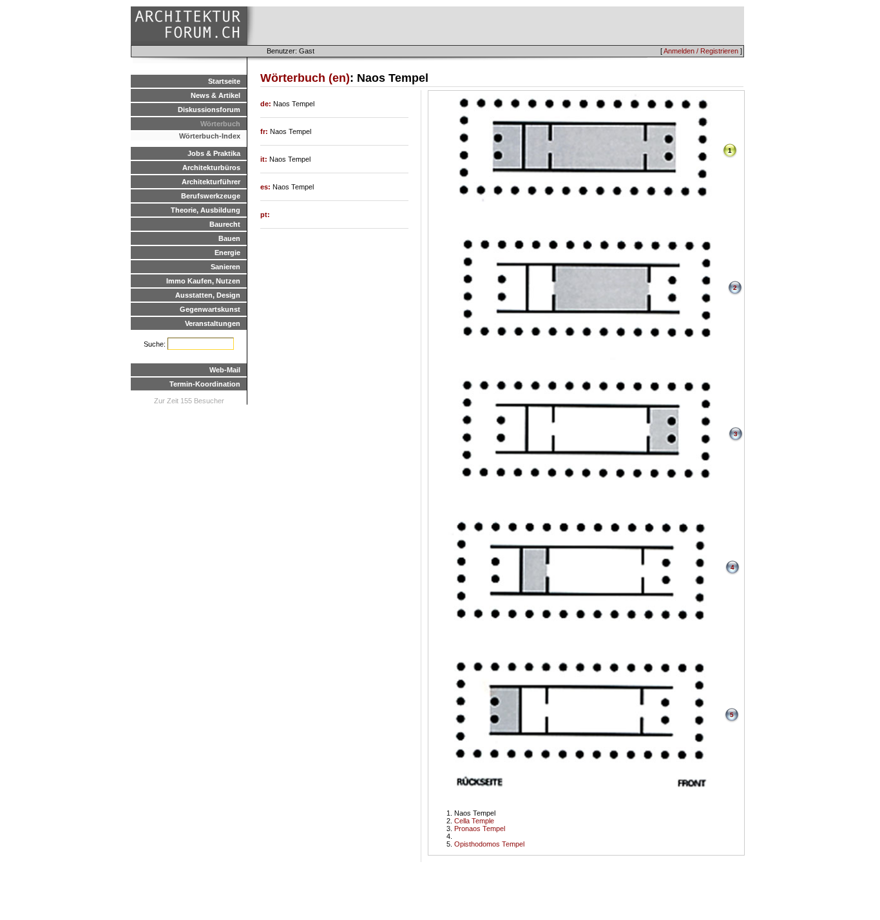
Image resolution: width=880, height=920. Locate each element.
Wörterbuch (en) (305, 78)
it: (264, 159)
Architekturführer (211, 182)
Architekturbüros (211, 167)
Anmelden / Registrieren (701, 51)
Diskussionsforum (209, 109)
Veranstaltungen (212, 323)
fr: (265, 131)
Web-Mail (224, 370)
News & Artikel (215, 95)
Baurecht (224, 224)
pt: (265, 214)
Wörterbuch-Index (209, 136)
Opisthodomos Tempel (489, 844)
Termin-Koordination (204, 384)
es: (266, 187)
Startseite (224, 81)
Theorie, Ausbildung (205, 210)
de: (266, 104)
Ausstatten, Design (207, 295)
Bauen (229, 238)
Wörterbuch (220, 124)
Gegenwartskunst (210, 309)
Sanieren (225, 267)
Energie (227, 252)
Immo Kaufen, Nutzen (203, 281)
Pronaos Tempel (479, 828)
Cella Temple (474, 821)
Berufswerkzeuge (210, 196)
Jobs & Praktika (213, 153)
